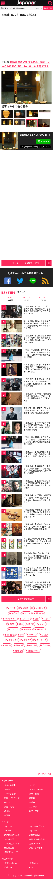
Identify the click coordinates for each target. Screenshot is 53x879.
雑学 (37, 618)
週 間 (26, 299)
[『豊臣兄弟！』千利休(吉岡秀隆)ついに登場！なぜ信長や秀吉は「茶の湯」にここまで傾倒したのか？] (11, 501)
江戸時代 (13, 608)
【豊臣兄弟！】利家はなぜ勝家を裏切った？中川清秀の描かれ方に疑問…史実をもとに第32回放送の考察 (37, 382)
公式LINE (32, 280)
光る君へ (46, 645)
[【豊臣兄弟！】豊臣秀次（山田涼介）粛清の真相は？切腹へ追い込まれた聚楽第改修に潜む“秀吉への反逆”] (11, 472)
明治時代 (40, 629)
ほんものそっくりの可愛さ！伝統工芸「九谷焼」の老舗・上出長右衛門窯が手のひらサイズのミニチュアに (37, 571)
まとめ (32, 785)
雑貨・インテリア (12, 798)
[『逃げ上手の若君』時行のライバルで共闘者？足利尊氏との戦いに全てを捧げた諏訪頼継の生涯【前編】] (11, 355)
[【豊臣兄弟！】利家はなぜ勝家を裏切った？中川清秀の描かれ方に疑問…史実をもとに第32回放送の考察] (11, 384)
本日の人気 (9, 847)
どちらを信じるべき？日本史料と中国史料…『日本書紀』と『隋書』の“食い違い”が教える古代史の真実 (37, 368)
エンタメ (33, 806)
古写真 (7, 815)
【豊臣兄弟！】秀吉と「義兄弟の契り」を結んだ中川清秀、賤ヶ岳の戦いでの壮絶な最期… (37, 526)
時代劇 (31, 624)
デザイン (33, 634)
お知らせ (8, 830)
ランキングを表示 (26, 598)
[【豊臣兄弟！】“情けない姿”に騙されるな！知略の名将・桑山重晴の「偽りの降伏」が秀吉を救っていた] (11, 312)
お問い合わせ (35, 835)
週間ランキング (36, 847)
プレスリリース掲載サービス (25, 263)
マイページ (9, 839)
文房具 (45, 634)
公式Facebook (7, 280)
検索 (50, 3)
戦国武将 (40, 613)
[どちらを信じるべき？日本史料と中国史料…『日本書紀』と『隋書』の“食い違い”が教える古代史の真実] (11, 370)
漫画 (21, 624)
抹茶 (22, 634)
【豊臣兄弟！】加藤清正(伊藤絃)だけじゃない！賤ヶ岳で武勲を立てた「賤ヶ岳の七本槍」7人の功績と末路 (38, 339)
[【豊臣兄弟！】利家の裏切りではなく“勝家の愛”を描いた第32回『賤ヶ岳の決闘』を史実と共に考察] (11, 486)
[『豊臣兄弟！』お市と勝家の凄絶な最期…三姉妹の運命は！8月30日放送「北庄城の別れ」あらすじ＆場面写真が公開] (11, 588)
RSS (45, 280)
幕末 (12, 624)
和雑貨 (32, 798)
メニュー (3, 3)
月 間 (43, 299)
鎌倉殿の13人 (34, 650)
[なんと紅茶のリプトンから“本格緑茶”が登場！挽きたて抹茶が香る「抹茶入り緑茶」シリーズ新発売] (11, 544)
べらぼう (14, 629)
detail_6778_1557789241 (19, 15)
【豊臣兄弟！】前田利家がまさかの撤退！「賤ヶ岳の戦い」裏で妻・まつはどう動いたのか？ (37, 454)
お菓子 (47, 618)
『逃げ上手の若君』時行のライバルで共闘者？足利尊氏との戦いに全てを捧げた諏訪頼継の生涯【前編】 (37, 353)
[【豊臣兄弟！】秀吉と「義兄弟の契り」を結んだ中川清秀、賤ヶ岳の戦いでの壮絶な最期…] (11, 530)
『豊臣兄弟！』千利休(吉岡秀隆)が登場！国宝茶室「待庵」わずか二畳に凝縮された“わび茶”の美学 (38, 397)
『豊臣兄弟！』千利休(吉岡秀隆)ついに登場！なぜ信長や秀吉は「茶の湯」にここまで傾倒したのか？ (38, 499)
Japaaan (26, 3)
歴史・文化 (34, 811)
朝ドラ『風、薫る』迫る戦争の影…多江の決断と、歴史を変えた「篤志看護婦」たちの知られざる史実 (37, 324)
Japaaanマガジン (36, 826)
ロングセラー (10, 618)
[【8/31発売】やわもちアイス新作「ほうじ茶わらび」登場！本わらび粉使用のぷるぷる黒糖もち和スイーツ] (11, 515)
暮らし (7, 811)
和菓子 (32, 802)
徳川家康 (11, 634)
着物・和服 (34, 793)
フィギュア (41, 640)
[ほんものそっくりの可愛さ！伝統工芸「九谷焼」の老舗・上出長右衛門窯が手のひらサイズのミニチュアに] (11, 573)
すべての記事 (9, 785)
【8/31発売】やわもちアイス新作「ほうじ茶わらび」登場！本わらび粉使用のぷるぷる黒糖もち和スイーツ (37, 513)
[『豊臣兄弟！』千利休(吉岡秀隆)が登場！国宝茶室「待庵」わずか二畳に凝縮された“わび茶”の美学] (11, 399)
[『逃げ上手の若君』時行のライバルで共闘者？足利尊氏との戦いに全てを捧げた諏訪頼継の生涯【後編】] (11, 443)
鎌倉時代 (20, 645)
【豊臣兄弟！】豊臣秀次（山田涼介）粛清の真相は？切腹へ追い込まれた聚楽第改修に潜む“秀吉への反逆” (37, 470)
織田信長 (27, 629)
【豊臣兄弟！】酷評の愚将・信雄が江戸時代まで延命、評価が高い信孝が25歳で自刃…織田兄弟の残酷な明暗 (37, 426)
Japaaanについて (36, 830)
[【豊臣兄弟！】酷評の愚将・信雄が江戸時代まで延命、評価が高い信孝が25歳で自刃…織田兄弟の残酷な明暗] (11, 428)
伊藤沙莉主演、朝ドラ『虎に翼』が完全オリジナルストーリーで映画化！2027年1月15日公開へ (37, 410)
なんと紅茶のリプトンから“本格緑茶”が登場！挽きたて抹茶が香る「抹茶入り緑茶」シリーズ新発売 (37, 542)
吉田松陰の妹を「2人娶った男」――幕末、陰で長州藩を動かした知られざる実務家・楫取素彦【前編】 (37, 557)
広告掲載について (12, 835)
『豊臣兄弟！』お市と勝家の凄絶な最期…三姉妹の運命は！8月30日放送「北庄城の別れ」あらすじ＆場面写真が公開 (37, 586)
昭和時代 (33, 645)
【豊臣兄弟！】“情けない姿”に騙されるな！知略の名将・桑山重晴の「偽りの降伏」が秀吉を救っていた (37, 310)
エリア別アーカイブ (12, 843)
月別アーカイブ (36, 843)
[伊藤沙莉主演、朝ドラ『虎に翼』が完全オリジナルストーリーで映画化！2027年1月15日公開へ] (11, 413)
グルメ (7, 802)
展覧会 (8, 645)
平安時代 (15, 613)
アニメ (27, 613)
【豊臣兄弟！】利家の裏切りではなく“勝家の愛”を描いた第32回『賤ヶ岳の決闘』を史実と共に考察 (37, 484)
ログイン (39, 8)
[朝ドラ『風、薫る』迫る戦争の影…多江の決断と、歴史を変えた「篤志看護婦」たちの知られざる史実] (11, 326)
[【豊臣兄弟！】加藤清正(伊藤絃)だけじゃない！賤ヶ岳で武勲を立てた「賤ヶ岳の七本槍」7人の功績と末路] (11, 341)
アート (7, 789)
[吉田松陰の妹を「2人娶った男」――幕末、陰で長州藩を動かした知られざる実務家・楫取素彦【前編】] (11, 559)
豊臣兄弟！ (13, 640)
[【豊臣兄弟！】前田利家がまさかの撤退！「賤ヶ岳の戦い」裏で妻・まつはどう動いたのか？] (11, 457)
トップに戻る (46, 773)
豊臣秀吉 (27, 640)
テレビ (42, 624)
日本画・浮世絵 (36, 789)
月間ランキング (11, 852)
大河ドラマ (40, 608)
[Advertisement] (22, 37)
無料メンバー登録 (37, 839)
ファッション (10, 793)
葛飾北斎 (19, 650)
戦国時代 (26, 608)
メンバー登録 (47, 8)
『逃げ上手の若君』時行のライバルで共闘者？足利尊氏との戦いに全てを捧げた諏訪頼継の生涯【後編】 (37, 441)
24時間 (9, 299)
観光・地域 (9, 806)
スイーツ (26, 618)
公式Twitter (20, 280)
